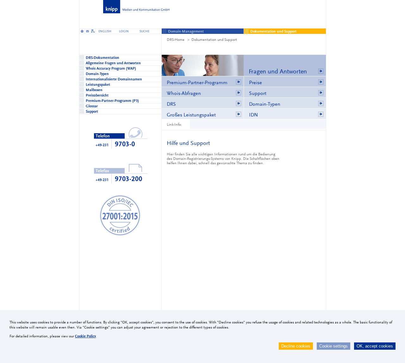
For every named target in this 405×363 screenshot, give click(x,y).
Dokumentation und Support (214, 39)
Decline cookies (295, 346)
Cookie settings (333, 346)
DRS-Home (175, 39)
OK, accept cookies (375, 346)
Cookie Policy (85, 336)
